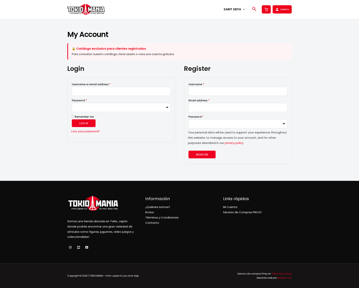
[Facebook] (87, 247)
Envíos (149, 212)
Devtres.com (284, 277)
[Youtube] (79, 247)
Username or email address (97, 84)
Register (202, 154)
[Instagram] (70, 247)
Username (202, 84)
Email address (204, 100)
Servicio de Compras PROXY (242, 212)
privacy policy (234, 143)
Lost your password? (85, 131)
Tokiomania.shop (281, 273)
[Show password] (167, 107)
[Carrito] (266, 9)
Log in (83, 123)
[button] (243, 9)
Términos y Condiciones (162, 217)
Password (85, 100)
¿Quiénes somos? (157, 207)
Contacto (152, 223)
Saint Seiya (232, 9)
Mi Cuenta (230, 207)
